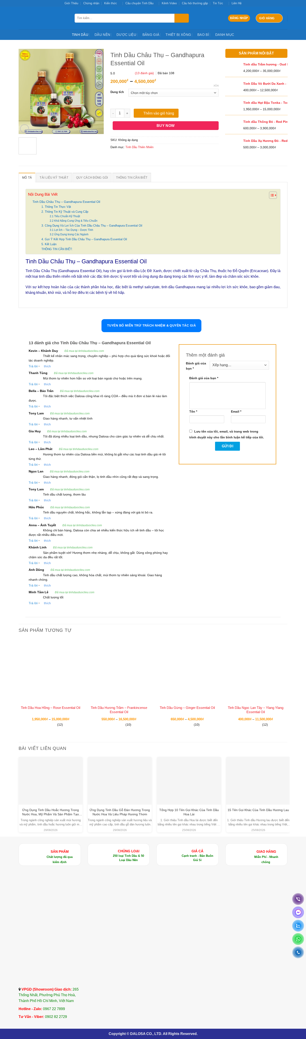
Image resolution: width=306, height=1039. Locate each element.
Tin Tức (218, 3)
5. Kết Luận (48, 244)
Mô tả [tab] (27, 177)
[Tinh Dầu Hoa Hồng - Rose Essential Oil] (50, 670)
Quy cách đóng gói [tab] (92, 177)
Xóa (216, 85)
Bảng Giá (150, 35)
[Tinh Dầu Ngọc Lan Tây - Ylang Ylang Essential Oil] (255, 670)
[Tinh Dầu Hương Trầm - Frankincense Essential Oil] (119, 670)
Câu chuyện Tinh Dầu (139, 3)
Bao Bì (203, 35)
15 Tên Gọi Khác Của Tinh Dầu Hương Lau (258, 810)
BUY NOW (166, 126)
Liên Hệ (236, 3)
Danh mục (224, 35)
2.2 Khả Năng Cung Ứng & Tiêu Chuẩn (73, 220)
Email (236, 411)
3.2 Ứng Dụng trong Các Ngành (69, 234)
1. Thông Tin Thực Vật (56, 206)
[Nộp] (182, 18)
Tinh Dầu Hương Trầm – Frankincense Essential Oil (119, 710)
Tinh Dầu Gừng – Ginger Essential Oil (187, 708)
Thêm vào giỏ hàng (158, 113)
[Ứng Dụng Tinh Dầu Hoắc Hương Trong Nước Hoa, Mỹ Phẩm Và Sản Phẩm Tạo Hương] (50, 781)
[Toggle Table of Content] (271, 195)
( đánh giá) (145, 73)
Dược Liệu (126, 35)
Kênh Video (169, 3)
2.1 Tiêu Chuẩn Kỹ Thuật (65, 216)
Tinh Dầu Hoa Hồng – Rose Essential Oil (50, 708)
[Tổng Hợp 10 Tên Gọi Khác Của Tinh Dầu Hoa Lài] (189, 774)
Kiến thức (110, 3)
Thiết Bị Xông (178, 35)
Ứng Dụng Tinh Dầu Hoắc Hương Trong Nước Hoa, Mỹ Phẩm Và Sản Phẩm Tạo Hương (50, 814)
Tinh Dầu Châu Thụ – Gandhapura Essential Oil (66, 201)
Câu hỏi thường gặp (195, 3)
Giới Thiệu (71, 3)
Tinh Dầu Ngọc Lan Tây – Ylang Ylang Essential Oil (255, 710)
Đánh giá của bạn (196, 365)
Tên (193, 411)
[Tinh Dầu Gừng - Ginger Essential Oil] (187, 670)
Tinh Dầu (80, 35)
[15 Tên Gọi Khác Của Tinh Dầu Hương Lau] (258, 774)
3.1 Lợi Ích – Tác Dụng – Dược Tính (71, 229)
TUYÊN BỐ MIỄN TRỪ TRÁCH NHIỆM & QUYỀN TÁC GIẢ (151, 325)
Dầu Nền (102, 35)
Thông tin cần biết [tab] (132, 177)
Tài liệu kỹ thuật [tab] (54, 177)
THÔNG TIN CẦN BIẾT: (57, 249)
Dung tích (117, 92)
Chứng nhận (91, 3)
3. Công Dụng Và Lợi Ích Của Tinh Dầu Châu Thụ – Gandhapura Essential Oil (91, 225)
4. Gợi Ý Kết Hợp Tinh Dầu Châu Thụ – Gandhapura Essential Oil (84, 239)
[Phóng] (24, 128)
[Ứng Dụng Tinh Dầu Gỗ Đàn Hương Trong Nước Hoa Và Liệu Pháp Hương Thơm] (120, 781)
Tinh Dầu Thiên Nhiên (139, 147)
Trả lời (33, 366)
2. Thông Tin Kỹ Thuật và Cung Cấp (64, 211)
